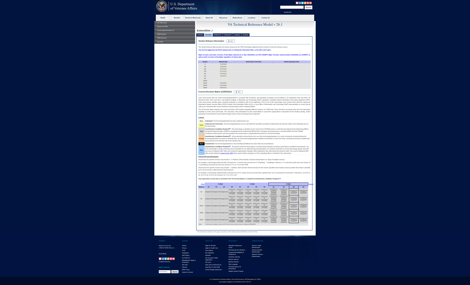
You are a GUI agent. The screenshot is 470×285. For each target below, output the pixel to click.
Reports (161, 34)
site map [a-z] (287, 12)
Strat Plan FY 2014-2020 (212, 267)
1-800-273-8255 (163, 248)
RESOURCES (233, 241)
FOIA (183, 250)
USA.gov (184, 267)
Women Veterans (234, 259)
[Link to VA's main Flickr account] (307, 3)
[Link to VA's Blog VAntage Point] (305, 3)
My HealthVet (209, 253)
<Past (202, 184)
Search (162, 26)
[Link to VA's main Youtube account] (310, 3)
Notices (184, 245)
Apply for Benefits (210, 245)
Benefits (177, 18)
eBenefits (208, 255)
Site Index (185, 264)
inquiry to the (227, 153)
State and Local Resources (213, 264)
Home (162, 23)
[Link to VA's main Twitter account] (302, 3)
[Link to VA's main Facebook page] (299, 3)
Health (162, 18)
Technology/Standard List (165, 30)
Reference (217, 35)
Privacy (184, 248)
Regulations (185, 253)
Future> (311, 184)
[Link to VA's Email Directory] (297, 3)
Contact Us (266, 18)
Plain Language (233, 264)
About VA (209, 18)
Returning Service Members (237, 250)
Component (227, 35)
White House (186, 269)
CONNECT (162, 241)
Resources (223, 18)
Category (237, 35)
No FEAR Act (186, 258)
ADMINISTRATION (257, 241)
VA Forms (208, 262)
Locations (251, 18)
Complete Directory (164, 261)
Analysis (245, 35)
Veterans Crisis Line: (165, 245)
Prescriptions (209, 250)
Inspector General (187, 272)
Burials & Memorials (193, 18)
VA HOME (185, 241)
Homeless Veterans (234, 257)
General (200, 35)
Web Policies (186, 255)
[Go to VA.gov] (177, 6)
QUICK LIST (209, 241)
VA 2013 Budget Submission (213, 269)
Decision (208, 35)
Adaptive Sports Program (236, 271)
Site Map (160, 42)
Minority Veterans (234, 262)
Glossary (162, 38)
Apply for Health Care (211, 248)
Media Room (237, 18)
